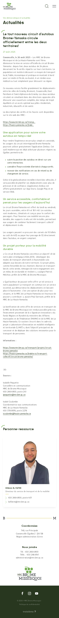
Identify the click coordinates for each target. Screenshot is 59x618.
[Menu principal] (54, 6)
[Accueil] (9, 6)
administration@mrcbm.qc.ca (29, 557)
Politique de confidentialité (29, 604)
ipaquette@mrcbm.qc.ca (14, 394)
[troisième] (29, 612)
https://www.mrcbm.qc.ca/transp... (19, 122)
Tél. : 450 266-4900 (29, 551)
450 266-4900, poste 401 (20, 497)
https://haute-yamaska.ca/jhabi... (18, 125)
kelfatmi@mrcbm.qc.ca (18, 501)
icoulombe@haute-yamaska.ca (17, 413)
